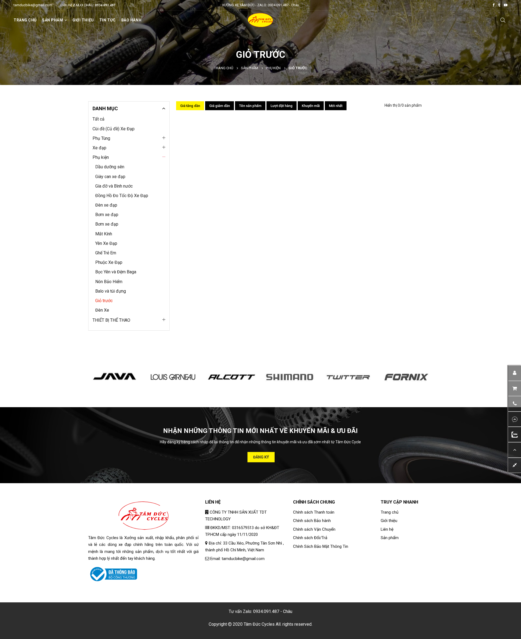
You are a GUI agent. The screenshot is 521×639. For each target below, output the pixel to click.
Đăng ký (261, 457)
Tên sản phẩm (250, 106)
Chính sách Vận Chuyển (314, 529)
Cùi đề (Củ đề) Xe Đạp (114, 128)
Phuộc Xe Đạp (108, 262)
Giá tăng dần (190, 106)
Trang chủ (25, 20)
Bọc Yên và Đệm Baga (115, 271)
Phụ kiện (273, 68)
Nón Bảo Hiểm (108, 281)
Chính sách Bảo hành (312, 520)
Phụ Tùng (101, 138)
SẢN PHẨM (52, 20)
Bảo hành (131, 20)
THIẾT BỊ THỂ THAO (111, 320)
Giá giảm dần (219, 106)
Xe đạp (99, 147)
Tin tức (107, 20)
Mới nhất (335, 106)
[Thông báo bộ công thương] (112, 573)
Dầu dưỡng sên (109, 166)
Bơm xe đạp (106, 214)
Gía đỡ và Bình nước (114, 186)
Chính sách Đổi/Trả (310, 537)
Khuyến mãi (311, 106)
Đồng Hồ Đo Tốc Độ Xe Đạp (121, 195)
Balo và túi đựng (110, 291)
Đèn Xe (102, 310)
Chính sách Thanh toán (313, 512)
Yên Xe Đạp (106, 243)
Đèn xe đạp (106, 205)
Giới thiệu (83, 20)
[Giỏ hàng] (514, 388)
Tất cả (98, 119)
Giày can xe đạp (110, 176)
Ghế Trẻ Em (105, 252)
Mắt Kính (103, 233)
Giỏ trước (104, 300)
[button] (514, 404)
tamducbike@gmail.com (33, 5)
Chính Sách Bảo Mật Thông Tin (320, 546)
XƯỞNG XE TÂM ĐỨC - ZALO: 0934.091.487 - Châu (260, 5)
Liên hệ (387, 529)
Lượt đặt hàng (282, 106)
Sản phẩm (249, 68)
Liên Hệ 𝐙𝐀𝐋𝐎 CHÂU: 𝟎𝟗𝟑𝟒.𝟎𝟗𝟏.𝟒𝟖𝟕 (88, 5)
